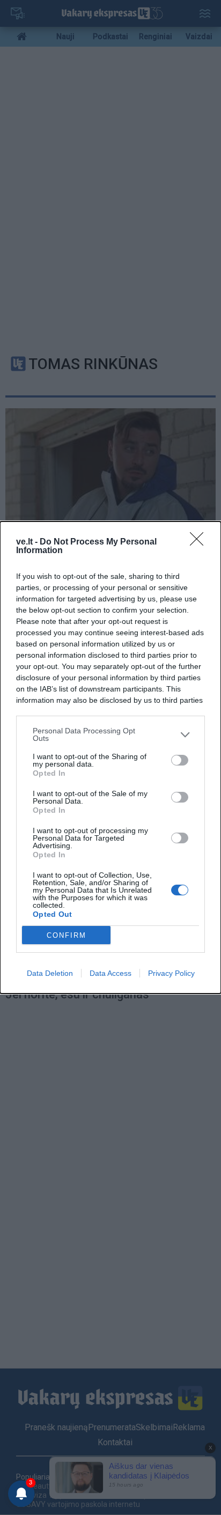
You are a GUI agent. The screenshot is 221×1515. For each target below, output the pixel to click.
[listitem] (110, 734)
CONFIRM (66, 935)
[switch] (179, 760)
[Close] (200, 542)
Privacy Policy (171, 973)
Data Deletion (50, 973)
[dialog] (110, 757)
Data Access (110, 973)
